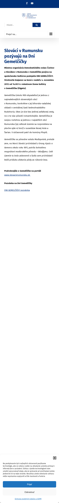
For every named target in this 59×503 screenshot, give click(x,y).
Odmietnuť (29, 492)
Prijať (29, 484)
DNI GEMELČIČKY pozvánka (17, 190)
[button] (54, 458)
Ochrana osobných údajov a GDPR (28, 499)
